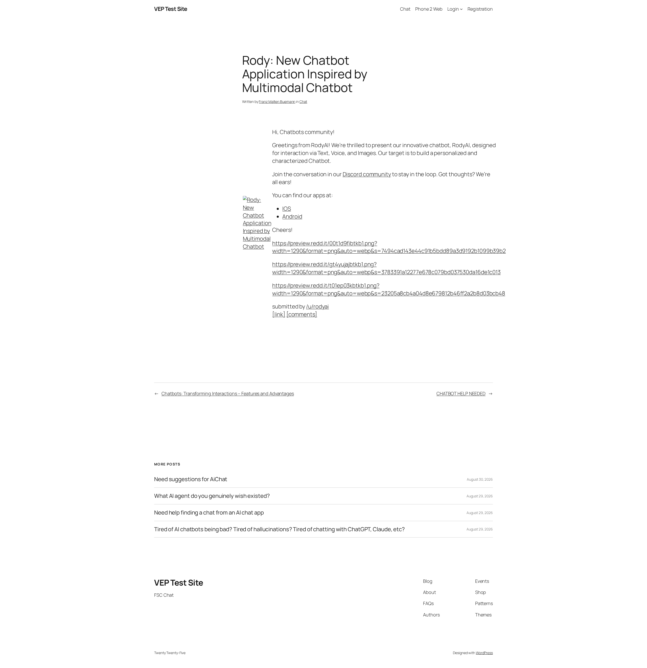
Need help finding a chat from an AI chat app (209, 512)
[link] (278, 314)
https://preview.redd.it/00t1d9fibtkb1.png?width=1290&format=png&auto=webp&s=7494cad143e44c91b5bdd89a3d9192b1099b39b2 (389, 247)
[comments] (301, 314)
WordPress (484, 652)
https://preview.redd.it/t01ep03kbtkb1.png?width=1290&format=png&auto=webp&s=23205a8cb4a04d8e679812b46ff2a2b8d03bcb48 (388, 289)
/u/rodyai (317, 306)
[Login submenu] (461, 9)
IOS (286, 208)
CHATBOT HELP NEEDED (461, 393)
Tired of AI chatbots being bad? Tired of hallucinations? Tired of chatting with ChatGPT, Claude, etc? (279, 529)
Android (292, 216)
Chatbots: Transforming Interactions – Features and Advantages (227, 393)
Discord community (367, 174)
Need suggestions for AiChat (190, 479)
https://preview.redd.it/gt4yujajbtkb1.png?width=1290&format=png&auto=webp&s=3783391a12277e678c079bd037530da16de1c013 (386, 268)
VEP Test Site (170, 9)
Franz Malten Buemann (277, 101)
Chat (303, 101)
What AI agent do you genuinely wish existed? (212, 496)
